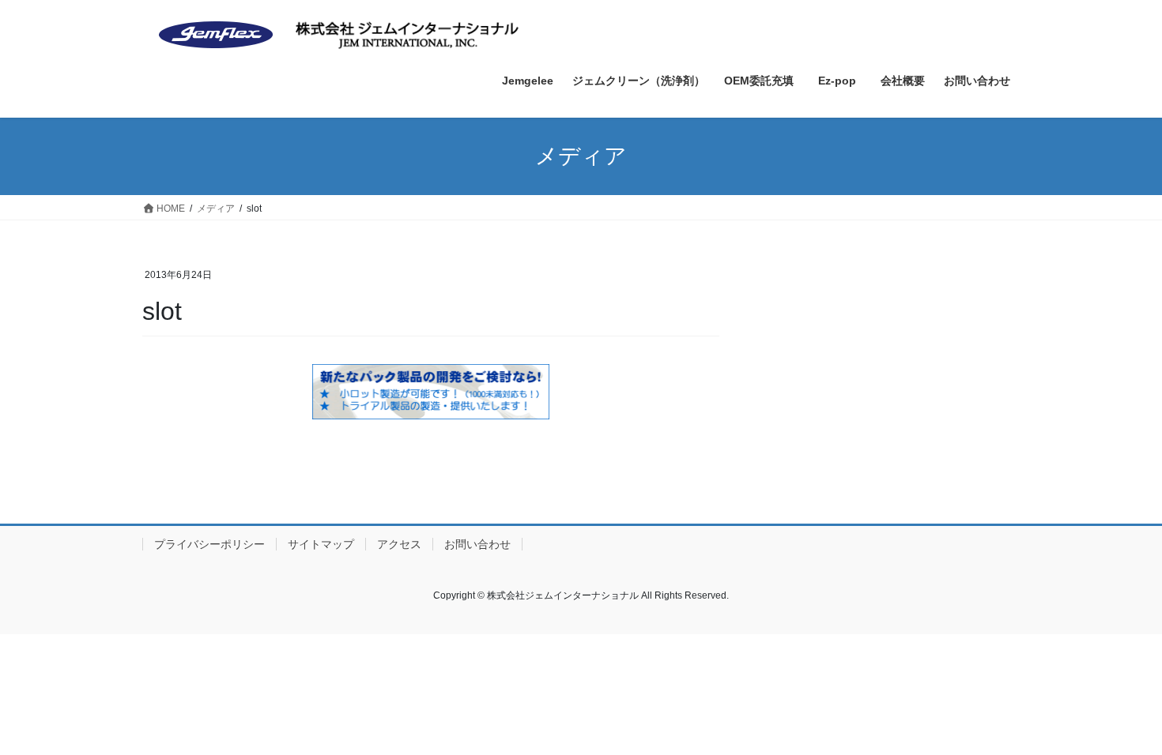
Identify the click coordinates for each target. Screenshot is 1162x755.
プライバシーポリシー (209, 544)
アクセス (399, 544)
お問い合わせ (477, 544)
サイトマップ (321, 544)
